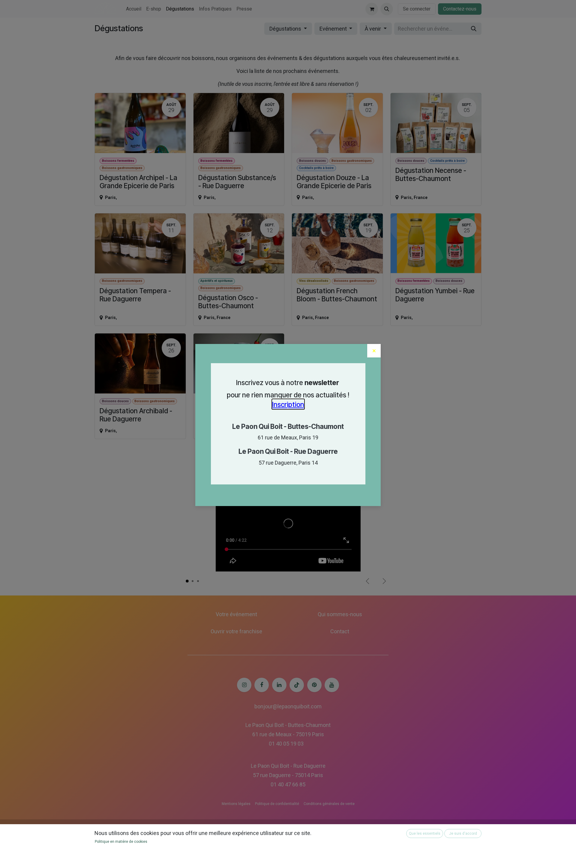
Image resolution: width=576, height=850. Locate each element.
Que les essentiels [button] (424, 833)
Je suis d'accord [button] (463, 833)
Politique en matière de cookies (121, 841)
